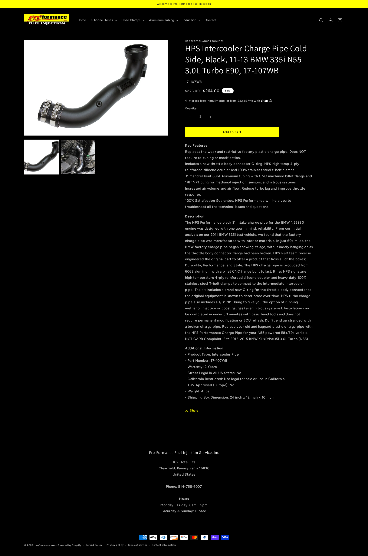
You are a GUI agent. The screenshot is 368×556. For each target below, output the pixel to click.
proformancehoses (46, 545)
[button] (104, 20)
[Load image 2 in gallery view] (78, 157)
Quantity (191, 108)
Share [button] (194, 410)
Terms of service (137, 545)
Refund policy (94, 545)
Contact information (164, 545)
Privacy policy (115, 545)
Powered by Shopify (70, 545)
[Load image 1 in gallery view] (41, 157)
